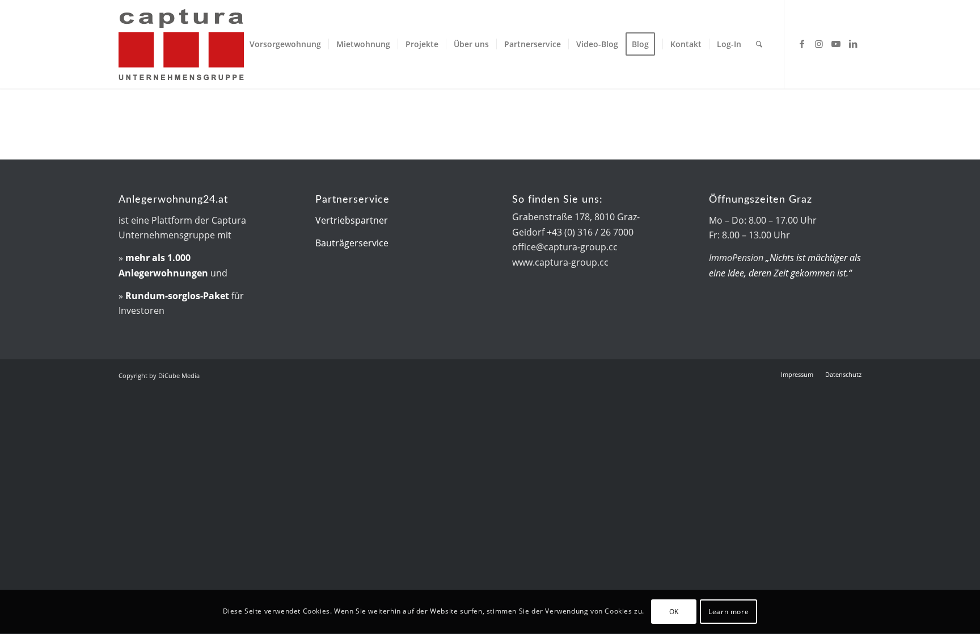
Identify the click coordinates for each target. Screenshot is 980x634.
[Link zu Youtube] (835, 43)
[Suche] (759, 44)
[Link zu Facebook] (801, 43)
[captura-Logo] (215, 44)
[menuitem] (285, 44)
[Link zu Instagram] (818, 43)
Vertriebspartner (351, 220)
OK (674, 611)
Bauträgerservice (351, 243)
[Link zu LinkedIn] (852, 43)
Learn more (728, 611)
